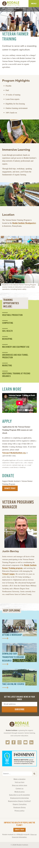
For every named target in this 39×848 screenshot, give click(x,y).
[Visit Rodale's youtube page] (26, 742)
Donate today (10, 488)
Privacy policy (19, 811)
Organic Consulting (19, 804)
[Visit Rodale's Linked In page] (31, 742)
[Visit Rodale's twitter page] (8, 742)
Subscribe (19, 709)
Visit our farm (19, 782)
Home (4, 8)
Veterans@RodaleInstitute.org (14, 452)
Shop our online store (19, 785)
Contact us (19, 789)
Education (10, 8)
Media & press (19, 792)
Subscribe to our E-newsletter (19, 795)
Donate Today (19, 830)
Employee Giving (20, 807)
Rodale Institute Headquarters (24, 223)
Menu (33, 3)
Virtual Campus (8, 574)
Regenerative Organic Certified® (19, 801)
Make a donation (20, 779)
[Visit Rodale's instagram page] (20, 742)
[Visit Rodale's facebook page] (14, 742)
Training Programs (20, 8)
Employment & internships (19, 798)
